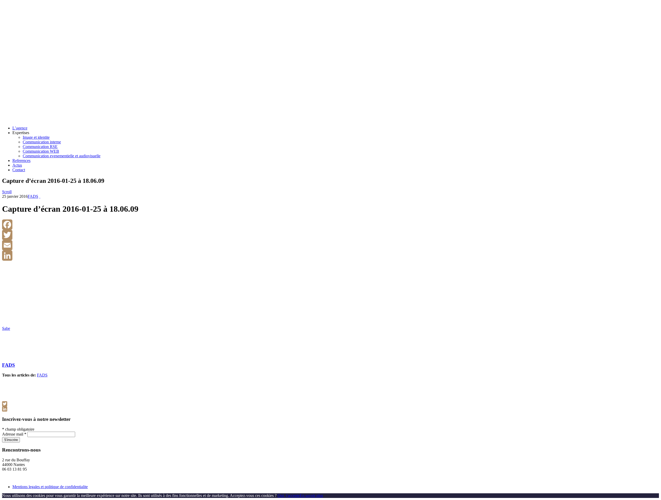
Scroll (7, 192)
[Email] (330, 245)
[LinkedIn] (330, 255)
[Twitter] (330, 235)
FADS (33, 196)
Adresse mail (14, 434)
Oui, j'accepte (289, 495)
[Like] (39, 196)
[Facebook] (330, 224)
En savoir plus (311, 495)
